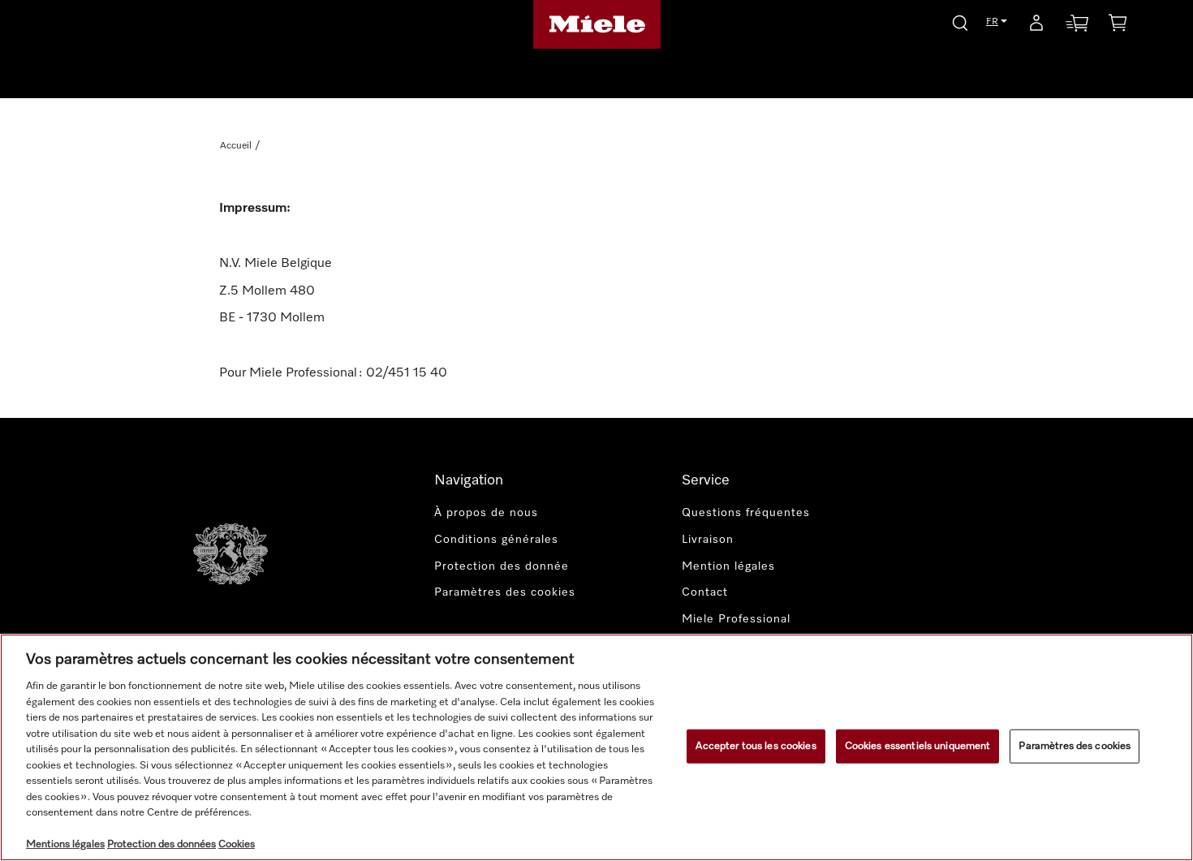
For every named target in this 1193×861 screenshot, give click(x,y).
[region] (596, 747)
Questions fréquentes (746, 513)
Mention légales (728, 566)
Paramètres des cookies (1075, 746)
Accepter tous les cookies (756, 746)
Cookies (236, 844)
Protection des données (161, 844)
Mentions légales (65, 844)
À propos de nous (486, 513)
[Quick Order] (1077, 26)
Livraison (708, 539)
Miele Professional (736, 619)
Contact (705, 592)
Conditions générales (496, 539)
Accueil (236, 146)
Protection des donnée (501, 566)
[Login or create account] (1036, 26)
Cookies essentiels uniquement (918, 746)
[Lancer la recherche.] (960, 20)
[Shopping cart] (1117, 25)
